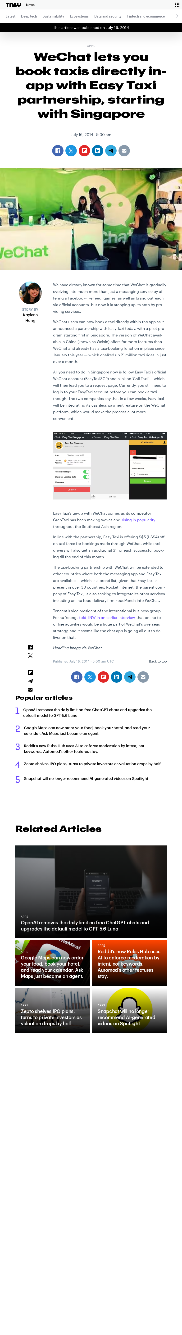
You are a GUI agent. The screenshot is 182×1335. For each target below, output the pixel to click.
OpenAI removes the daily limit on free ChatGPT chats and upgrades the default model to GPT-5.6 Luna (87, 712)
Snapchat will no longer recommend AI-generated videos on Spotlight (86, 778)
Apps (91, 46)
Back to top (158, 661)
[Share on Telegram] (130, 677)
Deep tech (29, 16)
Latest (10, 16)
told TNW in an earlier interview (107, 617)
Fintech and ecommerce (146, 16)
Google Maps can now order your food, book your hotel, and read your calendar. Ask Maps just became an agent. (87, 730)
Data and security (108, 16)
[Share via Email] (143, 677)
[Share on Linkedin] (116, 677)
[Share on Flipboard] (103, 677)
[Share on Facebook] (76, 677)
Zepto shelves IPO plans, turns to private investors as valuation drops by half (92, 763)
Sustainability (53, 16)
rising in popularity (138, 520)
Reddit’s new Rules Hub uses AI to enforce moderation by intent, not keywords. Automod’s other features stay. (84, 748)
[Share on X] (90, 677)
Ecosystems (79, 16)
